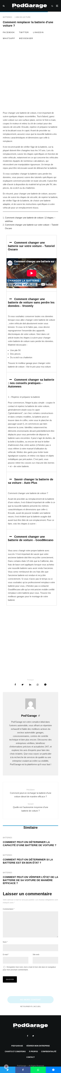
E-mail (6, 955)
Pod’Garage (17, 1046)
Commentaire (8, 909)
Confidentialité (48, 1052)
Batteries (7, 17)
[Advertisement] (30, 79)
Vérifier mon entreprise (38, 1046)
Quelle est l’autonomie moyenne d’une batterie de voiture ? (30, 807)
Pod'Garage (29, 715)
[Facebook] (27, 1036)
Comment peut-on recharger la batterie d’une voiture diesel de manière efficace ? (30, 793)
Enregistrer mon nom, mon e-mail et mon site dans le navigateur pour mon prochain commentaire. (29, 968)
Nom (5, 942)
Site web (36, 955)
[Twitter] (33, 1036)
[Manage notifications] (6, 1066)
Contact (30, 1057)
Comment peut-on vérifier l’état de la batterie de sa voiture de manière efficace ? (30, 880)
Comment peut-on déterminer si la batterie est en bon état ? (28, 861)
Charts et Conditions (15, 1052)
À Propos (33, 1052)
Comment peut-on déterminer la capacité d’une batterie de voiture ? (29, 844)
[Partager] (15, 685)
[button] (32, 246)
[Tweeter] (23, 685)
